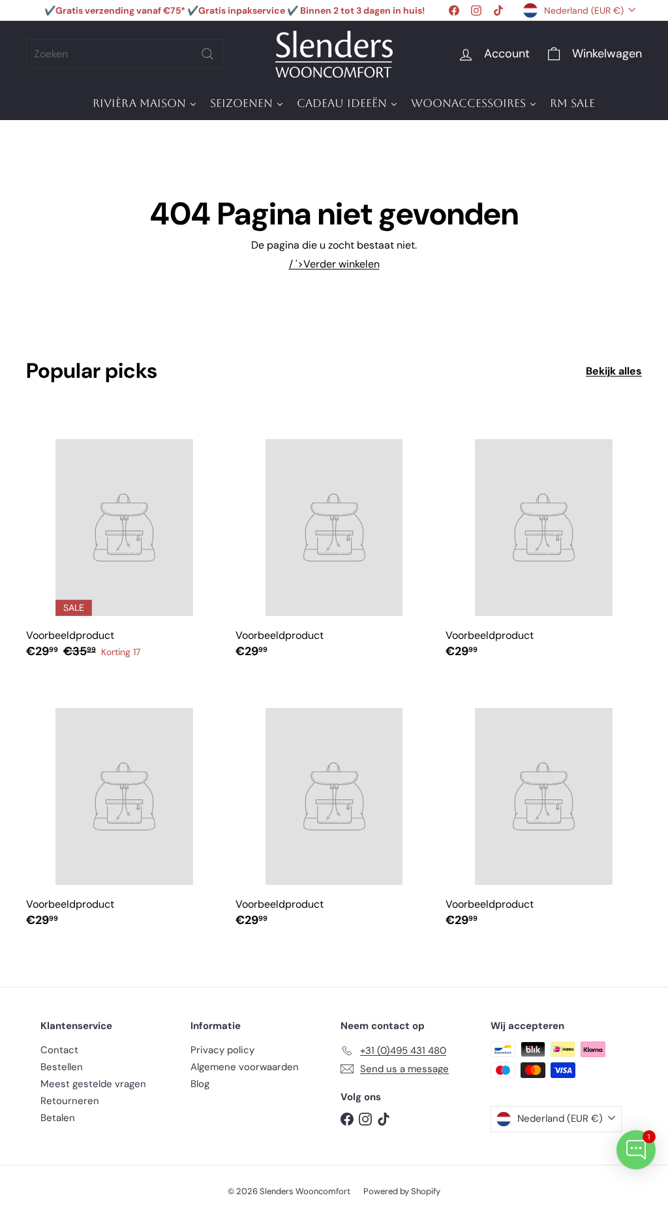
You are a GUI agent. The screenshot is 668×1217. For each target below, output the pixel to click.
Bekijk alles (614, 371)
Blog (199, 1083)
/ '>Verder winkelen (334, 264)
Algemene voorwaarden (244, 1066)
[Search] (207, 54)
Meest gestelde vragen (93, 1083)
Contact (59, 1049)
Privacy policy (222, 1049)
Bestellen (61, 1066)
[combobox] (124, 54)
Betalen (57, 1117)
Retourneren (69, 1100)
